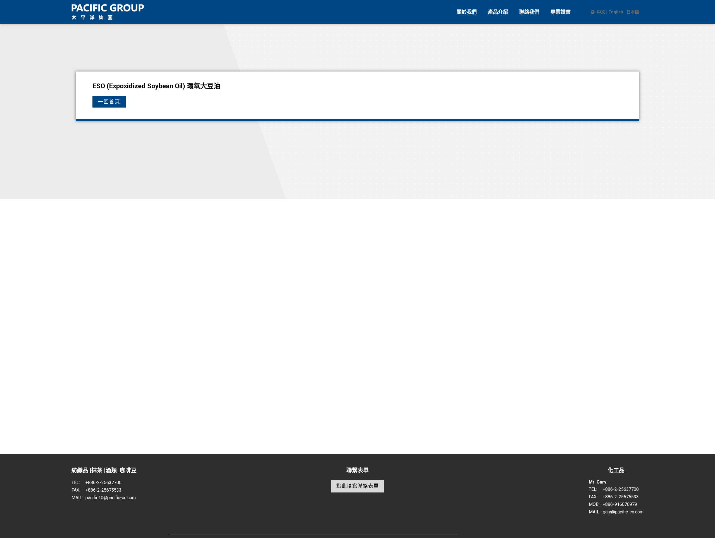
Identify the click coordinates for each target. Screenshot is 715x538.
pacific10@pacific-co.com (110, 497)
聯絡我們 (529, 12)
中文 (601, 12)
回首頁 (112, 101)
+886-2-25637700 (103, 482)
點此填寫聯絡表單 (357, 486)
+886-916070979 (620, 504)
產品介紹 (498, 12)
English (616, 12)
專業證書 (560, 12)
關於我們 (467, 12)
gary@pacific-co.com (623, 512)
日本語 (632, 12)
